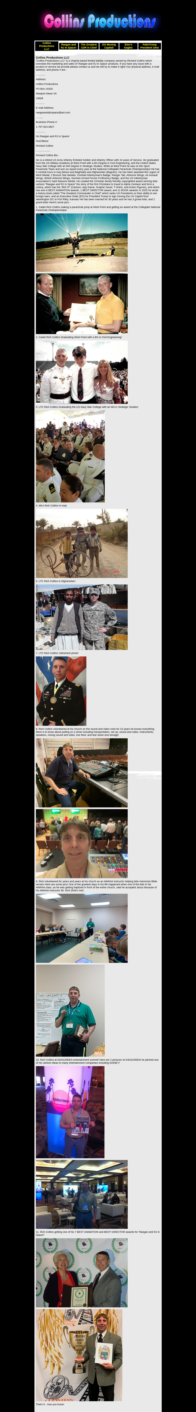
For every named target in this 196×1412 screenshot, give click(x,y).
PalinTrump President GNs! (149, 46)
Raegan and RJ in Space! (68, 46)
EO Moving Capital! (109, 46)
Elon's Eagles (128, 46)
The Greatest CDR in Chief (89, 46)
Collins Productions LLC (46, 46)
